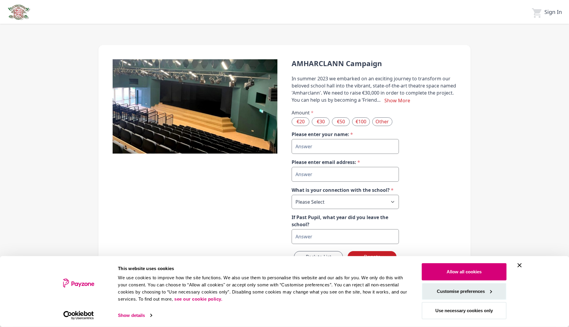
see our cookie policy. (198, 299)
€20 (301, 121)
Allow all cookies (464, 271)
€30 (321, 121)
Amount (303, 112)
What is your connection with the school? (343, 190)
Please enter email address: (326, 162)
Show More (397, 100)
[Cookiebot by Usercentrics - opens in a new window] (79, 315)
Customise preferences (461, 290)
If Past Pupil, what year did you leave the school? (340, 221)
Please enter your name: (322, 134)
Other (382, 121)
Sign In (553, 11)
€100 (361, 121)
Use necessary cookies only (464, 310)
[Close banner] (519, 265)
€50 (341, 121)
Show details (131, 315)
